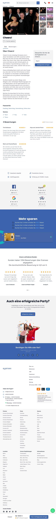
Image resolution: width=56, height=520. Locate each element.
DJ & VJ (21, 468)
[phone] (28, 355)
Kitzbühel (5, 470)
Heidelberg (5, 490)
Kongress (22, 447)
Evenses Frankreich (7, 430)
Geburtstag (12, 108)
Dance (38, 441)
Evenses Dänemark (7, 426)
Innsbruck (5, 459)
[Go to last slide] (5, 21)
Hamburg (5, 502)
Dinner (21, 417)
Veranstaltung (19, 108)
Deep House (40, 417)
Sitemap (31, 382)
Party (21, 411)
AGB (30, 371)
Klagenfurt (5, 464)
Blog (38, 459)
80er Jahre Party (24, 459)
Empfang (5, 108)
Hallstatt (5, 466)
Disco (6, 117)
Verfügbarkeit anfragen (43, 64)
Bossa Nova (39, 415)
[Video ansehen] (20, 20)
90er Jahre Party (24, 457)
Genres (39, 411)
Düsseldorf (5, 496)
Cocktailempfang (24, 415)
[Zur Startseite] (6, 3)
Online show (27, 108)
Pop (15, 114)
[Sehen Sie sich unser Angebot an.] (38, 2)
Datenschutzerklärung (34, 376)
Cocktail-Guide (23, 470)
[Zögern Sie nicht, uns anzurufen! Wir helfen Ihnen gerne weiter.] (45, 3)
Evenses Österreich (7, 415)
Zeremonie (22, 439)
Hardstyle (39, 436)
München (5, 505)
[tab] (17, 33)
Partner (5, 411)
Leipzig (4, 485)
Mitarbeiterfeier (23, 428)
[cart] (49, 3)
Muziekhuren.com (7, 434)
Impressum (31, 374)
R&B (38, 426)
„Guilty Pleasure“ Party (25, 464)
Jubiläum (22, 424)
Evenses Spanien (7, 432)
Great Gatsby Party (24, 455)
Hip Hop (39, 421)
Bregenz (5, 462)
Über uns (31, 366)
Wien (4, 455)
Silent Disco (22, 466)
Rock (6, 114)
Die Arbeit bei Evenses (42, 457)
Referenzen (32, 369)
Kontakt (31, 379)
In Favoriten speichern (10, 41)
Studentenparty (23, 432)
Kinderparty (22, 426)
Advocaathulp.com (7, 439)
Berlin (4, 453)
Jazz (38, 424)
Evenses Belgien (6, 421)
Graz (4, 472)
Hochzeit (22, 413)
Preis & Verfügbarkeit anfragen (39, 517)
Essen (4, 492)
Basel (4, 474)
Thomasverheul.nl (7, 436)
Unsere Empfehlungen (26, 451)
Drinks (21, 436)
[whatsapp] (23, 355)
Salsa (38, 430)
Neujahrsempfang (24, 430)
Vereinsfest (22, 434)
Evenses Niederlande (8, 419)
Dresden (5, 487)
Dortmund (5, 481)
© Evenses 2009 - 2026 (35, 384)
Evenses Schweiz (7, 417)
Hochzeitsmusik (40, 439)
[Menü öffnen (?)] (52, 3)
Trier (4, 494)
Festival (21, 419)
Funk (25, 114)
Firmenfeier (22, 445)
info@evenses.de (15, 405)
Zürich (4, 477)
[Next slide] (37, 21)
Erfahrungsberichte (41, 462)
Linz (4, 468)
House (38, 434)
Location (5, 451)
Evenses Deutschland (8, 413)
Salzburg (5, 457)
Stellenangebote (41, 455)
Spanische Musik (41, 432)
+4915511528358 (15, 397)
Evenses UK (5, 428)
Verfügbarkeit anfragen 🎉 (28, 314)
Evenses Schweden (7, 424)
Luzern (4, 479)
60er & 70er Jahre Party (25, 462)
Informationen (41, 451)
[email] (19, 355)
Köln (4, 483)
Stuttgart (5, 498)
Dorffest (22, 441)
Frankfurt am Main (7, 500)
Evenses (5, 6)
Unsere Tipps (40, 464)
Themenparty (23, 453)
